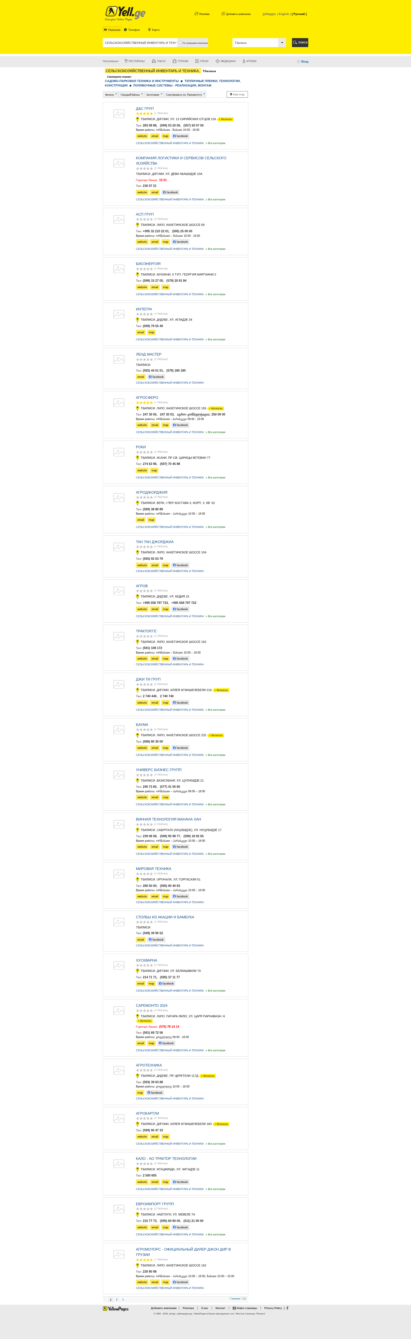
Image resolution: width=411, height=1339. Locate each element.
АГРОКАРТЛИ (147, 1113)
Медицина (228, 61)
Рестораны (137, 61)
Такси (161, 61)
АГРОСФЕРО (147, 398)
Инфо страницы (247, 1308)
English (284, 14)
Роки (141, 447)
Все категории (215, 143)
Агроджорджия (151, 492)
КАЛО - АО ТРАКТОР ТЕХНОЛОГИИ (166, 1159)
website (142, 136)
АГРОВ (142, 586)
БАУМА (142, 725)
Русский (299, 14)
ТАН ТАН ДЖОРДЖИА (155, 542)
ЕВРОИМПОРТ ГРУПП (155, 1204)
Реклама (204, 14)
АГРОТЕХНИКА (149, 1065)
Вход (304, 61)
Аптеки (251, 61)
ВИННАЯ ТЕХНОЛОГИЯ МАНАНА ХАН (168, 819)
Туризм (183, 61)
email (155, 136)
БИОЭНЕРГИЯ (148, 264)
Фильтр (109, 94)
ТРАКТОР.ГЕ (146, 631)
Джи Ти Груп (148, 679)
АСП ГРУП (145, 214)
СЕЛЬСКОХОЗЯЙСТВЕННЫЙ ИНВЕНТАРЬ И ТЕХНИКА (170, 143)
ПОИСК (303, 42)
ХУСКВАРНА (146, 960)
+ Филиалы (224, 119)
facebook (182, 136)
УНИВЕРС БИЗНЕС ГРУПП (159, 770)
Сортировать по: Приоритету (184, 94)
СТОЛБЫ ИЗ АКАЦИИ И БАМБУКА (165, 917)
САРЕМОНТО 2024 (151, 1006)
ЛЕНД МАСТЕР (148, 354)
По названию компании (195, 43)
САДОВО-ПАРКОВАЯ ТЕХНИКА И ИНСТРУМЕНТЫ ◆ (145, 81)
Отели (204, 61)
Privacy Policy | (275, 1308)
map (165, 136)
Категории (153, 94)
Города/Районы (130, 94)
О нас (204, 1308)
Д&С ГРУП (145, 109)
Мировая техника (153, 869)
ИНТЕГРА (144, 309)
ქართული (269, 14)
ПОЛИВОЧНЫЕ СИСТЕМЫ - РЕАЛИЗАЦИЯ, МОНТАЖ (172, 85)
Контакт (220, 1308)
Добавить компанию (238, 14)
